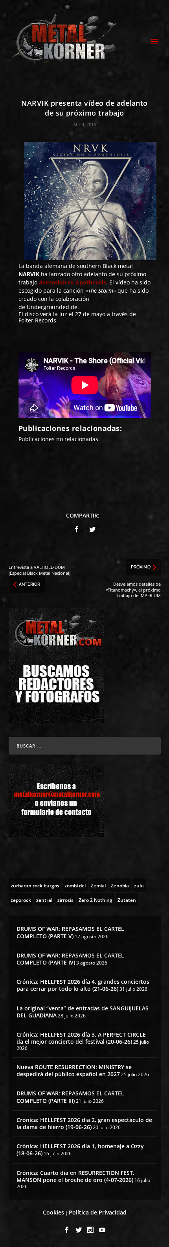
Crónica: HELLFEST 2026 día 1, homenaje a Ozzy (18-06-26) (80, 1149)
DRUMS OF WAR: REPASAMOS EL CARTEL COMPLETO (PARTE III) (70, 1097)
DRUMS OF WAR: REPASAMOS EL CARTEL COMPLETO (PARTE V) (70, 932)
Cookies (53, 1212)
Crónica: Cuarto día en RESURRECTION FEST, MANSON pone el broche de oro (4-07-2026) (75, 1176)
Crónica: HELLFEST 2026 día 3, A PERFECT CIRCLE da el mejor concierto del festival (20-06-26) (81, 1038)
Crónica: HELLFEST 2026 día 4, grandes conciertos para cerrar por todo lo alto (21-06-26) (83, 985)
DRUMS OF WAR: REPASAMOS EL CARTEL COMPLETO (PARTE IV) (70, 959)
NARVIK (28, 274)
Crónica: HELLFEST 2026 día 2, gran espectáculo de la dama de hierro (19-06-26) (84, 1123)
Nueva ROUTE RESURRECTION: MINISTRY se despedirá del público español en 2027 (74, 1070)
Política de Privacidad (98, 1212)
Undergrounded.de (52, 307)
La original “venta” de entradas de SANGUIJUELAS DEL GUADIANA (83, 1011)
